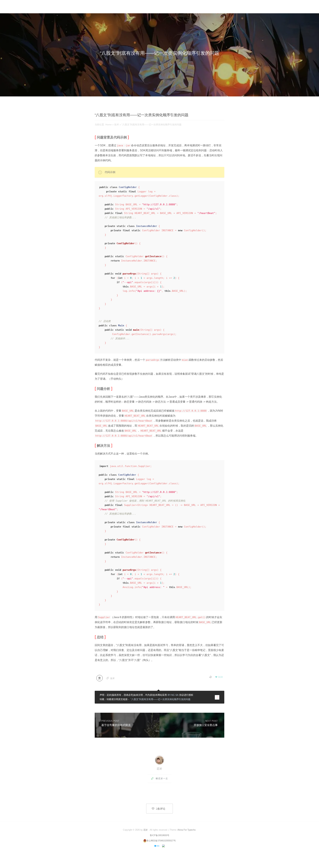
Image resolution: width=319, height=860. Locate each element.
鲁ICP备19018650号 (159, 835)
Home (108, 124)
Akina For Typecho (186, 830)
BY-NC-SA (173, 695)
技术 (116, 124)
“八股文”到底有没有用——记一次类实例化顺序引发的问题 (160, 699)
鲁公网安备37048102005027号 (161, 840)
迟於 (159, 768)
